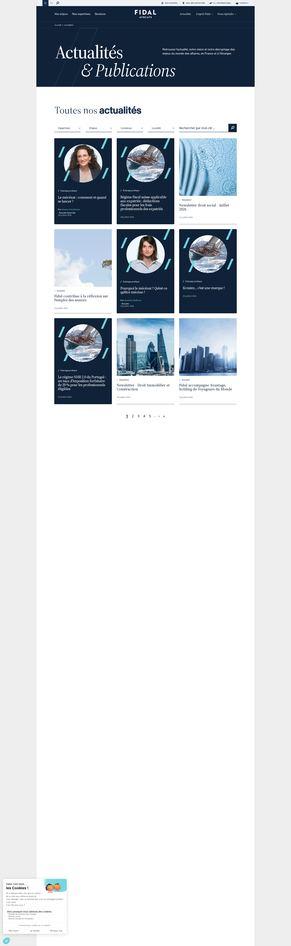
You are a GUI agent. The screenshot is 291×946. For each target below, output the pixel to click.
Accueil (58, 25)
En (51, 3)
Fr (45, 3)
